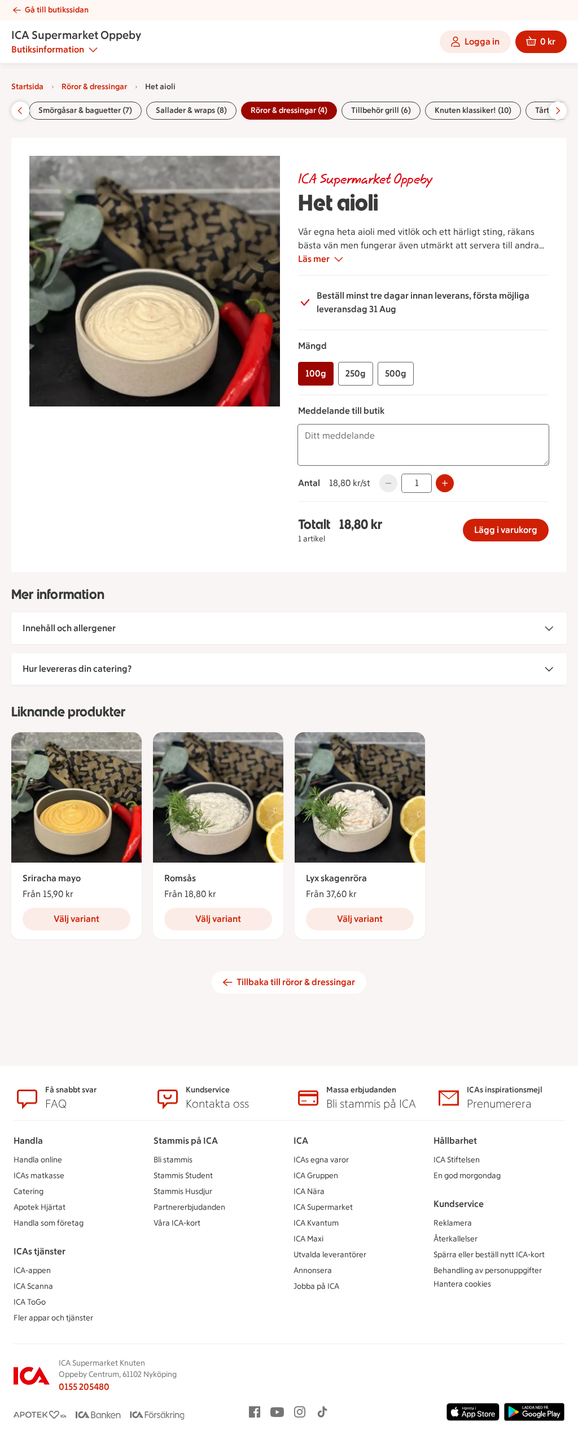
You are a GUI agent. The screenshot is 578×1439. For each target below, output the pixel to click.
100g (315, 373)
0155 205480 (84, 1386)
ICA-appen (32, 1270)
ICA (301, 1140)
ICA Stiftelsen (457, 1160)
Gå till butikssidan (57, 10)
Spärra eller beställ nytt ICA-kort (489, 1254)
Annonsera (313, 1270)
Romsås (180, 878)
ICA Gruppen (316, 1175)
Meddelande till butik (341, 410)
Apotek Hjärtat (39, 1207)
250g (355, 373)
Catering (28, 1191)
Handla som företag (49, 1223)
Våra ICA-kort (177, 1223)
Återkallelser (456, 1239)
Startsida (27, 86)
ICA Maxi (308, 1239)
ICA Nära (309, 1191)
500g (395, 373)
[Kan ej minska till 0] (388, 483)
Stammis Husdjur (183, 1191)
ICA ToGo (30, 1302)
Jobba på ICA (316, 1286)
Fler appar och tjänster (53, 1318)
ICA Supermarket (323, 1207)
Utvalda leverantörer (330, 1254)
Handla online (38, 1160)
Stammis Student (183, 1175)
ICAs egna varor (321, 1160)
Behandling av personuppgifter (488, 1270)
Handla (28, 1140)
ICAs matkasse (39, 1175)
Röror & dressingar (94, 86)
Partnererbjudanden (189, 1207)
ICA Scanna (33, 1286)
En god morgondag (467, 1175)
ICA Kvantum (316, 1223)
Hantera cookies (462, 1284)
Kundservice (459, 1204)
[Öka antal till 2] (445, 483)
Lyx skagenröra (336, 878)
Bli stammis (173, 1160)
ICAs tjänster (39, 1251)
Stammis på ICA (186, 1140)
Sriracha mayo (52, 878)
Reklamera (453, 1223)
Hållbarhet (455, 1140)
